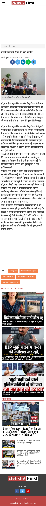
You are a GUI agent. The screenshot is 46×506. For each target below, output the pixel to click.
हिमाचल (11, 46)
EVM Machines (8, 276)
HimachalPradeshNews (26, 276)
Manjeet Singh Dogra (10, 282)
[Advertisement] (23, 23)
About (18, 499)
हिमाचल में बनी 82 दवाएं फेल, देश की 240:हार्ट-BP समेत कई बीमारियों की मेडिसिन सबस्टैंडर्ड (28, 453)
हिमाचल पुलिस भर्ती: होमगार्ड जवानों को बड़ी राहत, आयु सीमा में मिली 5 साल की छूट (29, 463)
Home (5, 46)
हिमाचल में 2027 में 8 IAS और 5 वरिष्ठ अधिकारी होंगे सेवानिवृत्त (28, 441)
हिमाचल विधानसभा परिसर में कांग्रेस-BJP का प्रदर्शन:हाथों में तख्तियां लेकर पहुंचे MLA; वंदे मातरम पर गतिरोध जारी (21, 432)
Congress (13, 270)
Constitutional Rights (28, 270)
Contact (25, 499)
